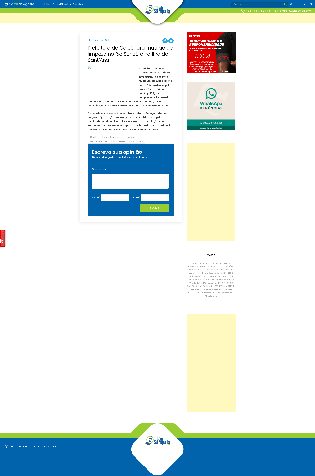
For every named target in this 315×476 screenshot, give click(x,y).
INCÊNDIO (193, 276)
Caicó (93, 137)
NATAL (199, 279)
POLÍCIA (221, 283)
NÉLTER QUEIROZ (215, 279)
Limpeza (129, 137)
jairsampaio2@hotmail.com (293, 10)
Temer (207, 292)
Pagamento (229, 279)
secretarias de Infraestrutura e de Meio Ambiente (116, 141)
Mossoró (192, 279)
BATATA (214, 266)
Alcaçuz (206, 263)
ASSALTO (214, 263)
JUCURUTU (223, 276)
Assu (207, 266)
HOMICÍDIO (228, 273)
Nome (96, 197)
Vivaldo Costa (222, 292)
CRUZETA (230, 269)
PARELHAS (201, 283)
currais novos (195, 273)
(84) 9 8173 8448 (258, 10)
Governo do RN (215, 273)
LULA (231, 276)
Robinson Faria (214, 289)
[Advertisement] (211, 192)
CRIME (223, 269)
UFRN (212, 292)
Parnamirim (212, 283)
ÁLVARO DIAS (211, 296)
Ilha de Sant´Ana (110, 137)
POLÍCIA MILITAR (199, 286)
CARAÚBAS (230, 266)
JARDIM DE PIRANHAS (208, 276)
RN (234, 286)
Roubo (224, 289)
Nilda (205, 279)
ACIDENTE (196, 263)
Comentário (99, 169)
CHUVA (197, 269)
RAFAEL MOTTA (225, 286)
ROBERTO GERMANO (198, 289)
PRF (216, 286)
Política (210, 286)
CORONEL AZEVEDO (210, 269)
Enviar (154, 208)
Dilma (205, 273)
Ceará (190, 269)
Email (136, 197)
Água (232, 292)
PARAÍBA (193, 283)
